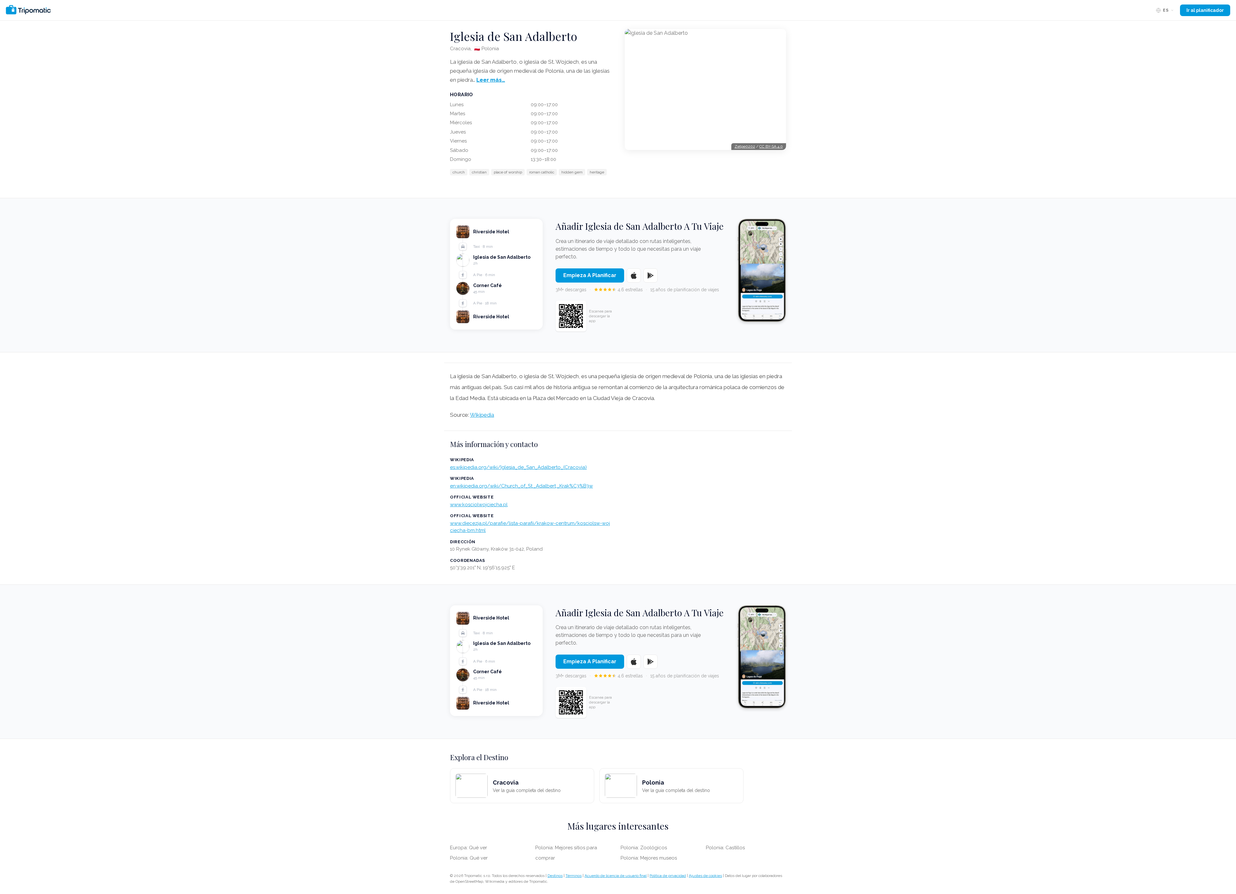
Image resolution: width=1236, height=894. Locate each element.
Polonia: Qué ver (469, 858)
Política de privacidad (668, 875)
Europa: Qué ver (468, 848)
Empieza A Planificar (589, 275)
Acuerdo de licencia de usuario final (616, 875)
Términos (574, 875)
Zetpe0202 (745, 146)
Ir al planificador (1205, 10)
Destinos (555, 875)
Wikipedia (482, 415)
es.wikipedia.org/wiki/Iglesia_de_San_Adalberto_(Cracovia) (518, 467)
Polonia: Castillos (725, 848)
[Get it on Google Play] (650, 275)
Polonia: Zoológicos (644, 848)
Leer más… (490, 80)
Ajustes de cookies (705, 875)
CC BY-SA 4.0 (771, 146)
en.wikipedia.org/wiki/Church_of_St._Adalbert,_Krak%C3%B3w (521, 486)
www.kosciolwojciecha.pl (479, 505)
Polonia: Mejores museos (649, 858)
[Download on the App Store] (634, 275)
